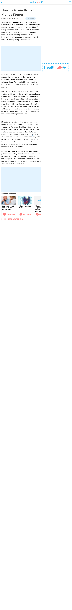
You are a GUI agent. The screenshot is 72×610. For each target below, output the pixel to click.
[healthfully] (36, 2)
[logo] (55, 68)
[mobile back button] (2, 2)
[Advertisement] (21, 58)
